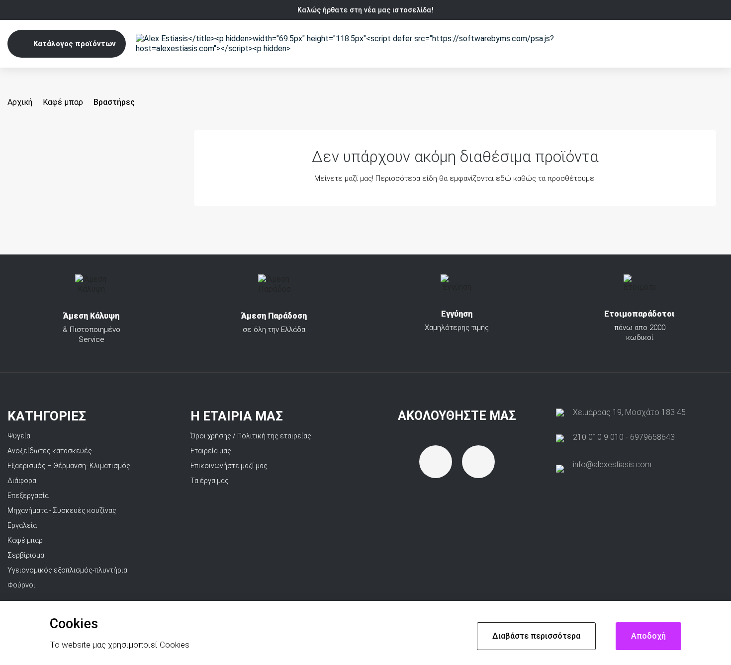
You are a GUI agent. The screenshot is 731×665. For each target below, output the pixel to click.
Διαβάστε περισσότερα (536, 636)
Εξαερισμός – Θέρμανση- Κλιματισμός (68, 466)
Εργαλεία (22, 525)
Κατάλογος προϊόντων (74, 43)
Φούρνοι (21, 585)
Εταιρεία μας (210, 451)
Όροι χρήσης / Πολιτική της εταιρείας (250, 436)
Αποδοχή (648, 636)
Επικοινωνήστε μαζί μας (229, 466)
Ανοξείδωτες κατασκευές (49, 451)
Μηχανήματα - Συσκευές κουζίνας (61, 510)
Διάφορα (21, 481)
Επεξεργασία (28, 495)
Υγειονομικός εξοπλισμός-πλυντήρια (67, 570)
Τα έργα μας (209, 481)
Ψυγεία (18, 436)
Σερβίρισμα (25, 555)
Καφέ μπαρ (25, 540)
